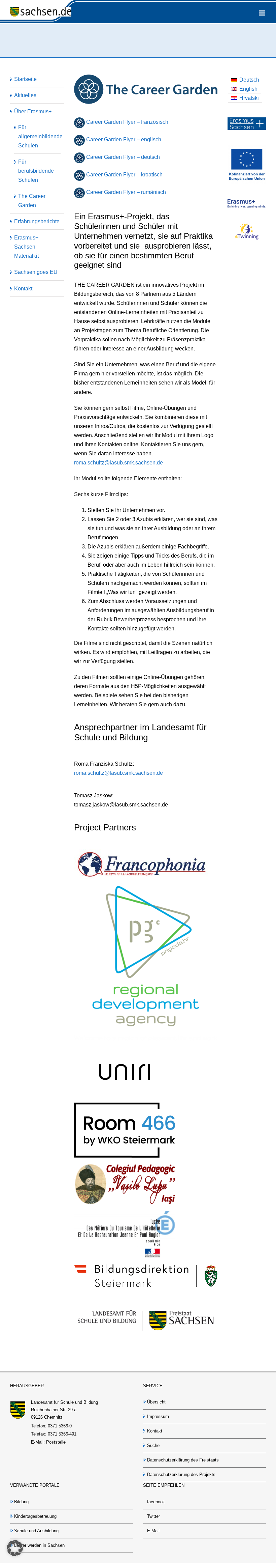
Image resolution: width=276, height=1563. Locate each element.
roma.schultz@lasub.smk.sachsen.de (118, 462)
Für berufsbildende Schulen (36, 171)
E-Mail (153, 1530)
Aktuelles (25, 95)
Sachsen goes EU (36, 272)
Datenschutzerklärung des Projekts (181, 1474)
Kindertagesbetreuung (35, 1516)
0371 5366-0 (60, 1425)
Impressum (158, 1416)
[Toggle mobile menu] (262, 13)
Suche (153, 1445)
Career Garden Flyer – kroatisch (124, 174)
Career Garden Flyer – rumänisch (126, 192)
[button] (15, 1548)
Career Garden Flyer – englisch (123, 139)
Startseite (25, 79)
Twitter (153, 1516)
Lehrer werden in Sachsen (39, 1545)
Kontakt (23, 288)
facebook (156, 1501)
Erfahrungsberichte (37, 221)
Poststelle (56, 1442)
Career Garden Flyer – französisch (127, 122)
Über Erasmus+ (32, 111)
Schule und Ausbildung (36, 1530)
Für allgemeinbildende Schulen (40, 136)
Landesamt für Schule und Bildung (64, 1402)
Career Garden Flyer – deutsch (123, 157)
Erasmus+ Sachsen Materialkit (26, 247)
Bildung (21, 1501)
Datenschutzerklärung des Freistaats (183, 1459)
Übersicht (156, 1401)
